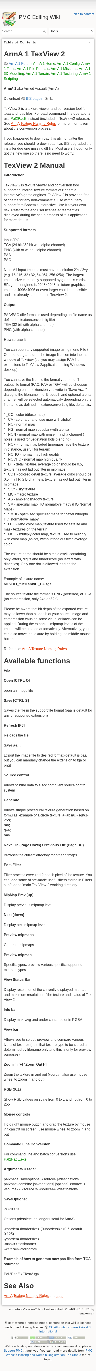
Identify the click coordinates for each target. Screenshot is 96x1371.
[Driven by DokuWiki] (57, 1342)
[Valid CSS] (39, 1342)
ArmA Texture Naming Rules (33, 123)
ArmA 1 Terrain (37, 73)
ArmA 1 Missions (64, 69)
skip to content (84, 14)
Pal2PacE (18, 118)
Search (45, 31)
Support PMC (13, 1350)
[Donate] (39, 1337)
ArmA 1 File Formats (33, 69)
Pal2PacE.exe (15, 1159)
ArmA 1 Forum (20, 63)
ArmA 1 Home (44, 63)
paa (59, 1296)
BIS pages (34, 98)
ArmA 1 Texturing (64, 73)
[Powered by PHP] (57, 1337)
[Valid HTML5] (76, 1337)
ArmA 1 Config (68, 63)
